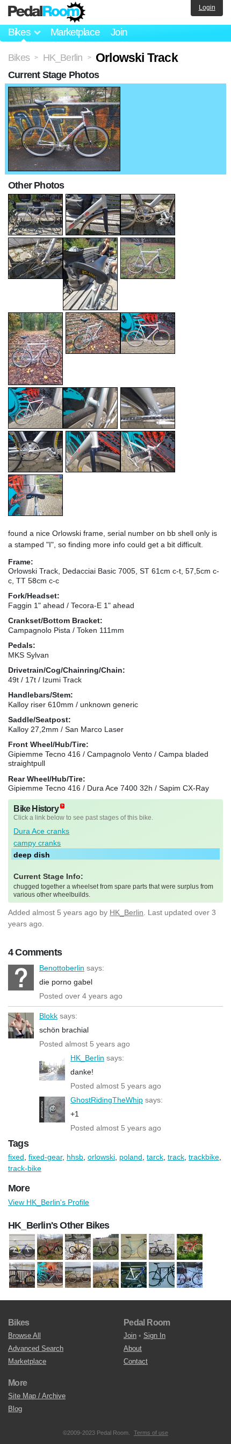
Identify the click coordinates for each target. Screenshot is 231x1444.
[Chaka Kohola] (134, 1275)
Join (119, 32)
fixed (16, 1157)
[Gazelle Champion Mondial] (134, 1247)
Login (207, 7)
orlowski (101, 1157)
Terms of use (151, 1432)
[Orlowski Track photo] (64, 92)
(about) (62, 806)
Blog (15, 1409)
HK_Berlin (126, 912)
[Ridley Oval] (50, 1275)
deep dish (31, 854)
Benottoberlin (21, 977)
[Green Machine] (162, 1275)
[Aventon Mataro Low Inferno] (50, 1247)
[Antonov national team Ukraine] (22, 1247)
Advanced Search (35, 1348)
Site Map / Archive (37, 1396)
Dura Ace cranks (41, 831)
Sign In (154, 1335)
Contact (136, 1361)
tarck (155, 1157)
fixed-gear (45, 1157)
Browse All (24, 1335)
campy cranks (37, 843)
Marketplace (75, 32)
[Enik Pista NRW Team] (106, 1247)
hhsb (75, 1157)
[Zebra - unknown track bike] (78, 1275)
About (133, 1348)
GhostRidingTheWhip (52, 1109)
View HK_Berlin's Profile (48, 1202)
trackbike (204, 1157)
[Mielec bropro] (22, 1275)
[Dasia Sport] (78, 1247)
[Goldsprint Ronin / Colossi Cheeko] (162, 1247)
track (176, 1157)
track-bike (24, 1168)
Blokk (21, 1025)
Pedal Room (46, 12)
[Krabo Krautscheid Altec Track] (190, 1247)
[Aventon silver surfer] (106, 1275)
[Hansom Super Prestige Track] (190, 1275)
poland (130, 1157)
